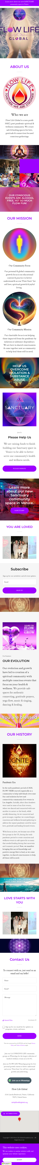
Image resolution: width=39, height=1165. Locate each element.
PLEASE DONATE (19, 469)
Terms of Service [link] (20, 1045)
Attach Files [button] (8, 1020)
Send (19, 1036)
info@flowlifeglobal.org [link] (19, 1102)
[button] (3, 9)
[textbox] (19, 582)
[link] (19, 9)
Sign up (19, 590)
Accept (19, 1160)
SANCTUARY (19, 510)
